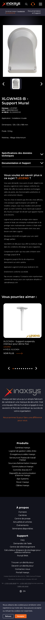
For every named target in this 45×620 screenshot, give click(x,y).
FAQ (22, 540)
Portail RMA (22, 556)
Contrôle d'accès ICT (22, 470)
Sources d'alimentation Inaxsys (22, 463)
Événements (22, 525)
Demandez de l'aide (22, 543)
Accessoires (21, 11)
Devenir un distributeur (23, 566)
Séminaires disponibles (22, 529)
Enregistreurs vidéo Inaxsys (22, 454)
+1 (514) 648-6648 (10, 583)
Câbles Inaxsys (22, 485)
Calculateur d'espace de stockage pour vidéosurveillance (22, 551)
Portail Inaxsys (22, 572)
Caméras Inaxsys (22, 448)
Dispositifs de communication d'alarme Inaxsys (22, 474)
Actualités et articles (22, 522)
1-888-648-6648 (22, 586)
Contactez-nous (22, 569)
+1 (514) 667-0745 (25, 583)
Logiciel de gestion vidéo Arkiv (22, 451)
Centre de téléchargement (22, 547)
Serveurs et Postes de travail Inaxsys (22, 459)
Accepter (20, 616)
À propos (22, 512)
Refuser (8, 616)
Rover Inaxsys (22, 482)
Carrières (22, 515)
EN (24, 591)
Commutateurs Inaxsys (22, 466)
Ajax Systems (22, 479)
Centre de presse (22, 519)
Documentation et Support (16, 163)
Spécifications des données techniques (17, 154)
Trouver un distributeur (22, 562)
